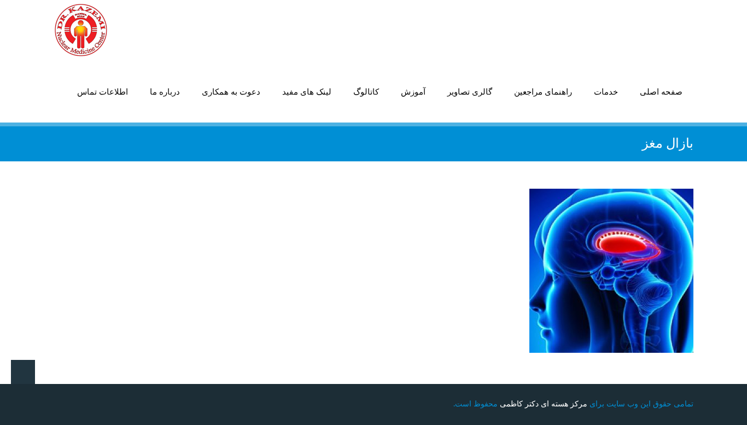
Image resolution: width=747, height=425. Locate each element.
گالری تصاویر (469, 92)
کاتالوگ (366, 92)
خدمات (606, 92)
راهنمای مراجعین (543, 92)
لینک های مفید (306, 92)
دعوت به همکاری (231, 92)
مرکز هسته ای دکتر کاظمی (543, 404)
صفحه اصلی (661, 92)
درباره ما (165, 92)
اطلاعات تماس (102, 92)
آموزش (413, 92)
